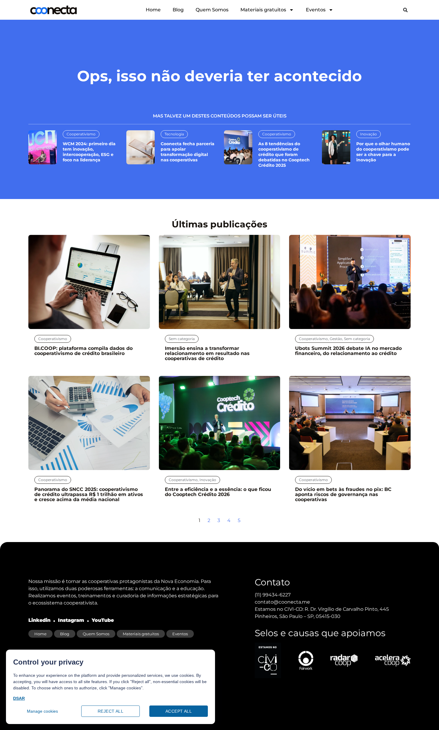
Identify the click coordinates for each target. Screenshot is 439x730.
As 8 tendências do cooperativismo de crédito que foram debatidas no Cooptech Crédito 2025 (284, 154)
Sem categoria (182, 338)
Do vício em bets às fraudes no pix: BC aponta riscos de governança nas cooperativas (343, 494)
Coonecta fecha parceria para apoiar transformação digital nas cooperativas (187, 152)
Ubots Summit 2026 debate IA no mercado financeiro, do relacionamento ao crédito (348, 350)
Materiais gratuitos (263, 10)
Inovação (368, 134)
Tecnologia (174, 134)
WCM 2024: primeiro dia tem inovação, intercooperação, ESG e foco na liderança (89, 152)
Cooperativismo (81, 134)
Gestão (336, 338)
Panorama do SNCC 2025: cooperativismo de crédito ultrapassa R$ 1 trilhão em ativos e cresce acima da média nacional (88, 494)
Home (153, 10)
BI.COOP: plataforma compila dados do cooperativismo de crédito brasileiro (83, 350)
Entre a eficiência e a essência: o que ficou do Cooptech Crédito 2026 (218, 491)
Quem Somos (212, 10)
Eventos (316, 10)
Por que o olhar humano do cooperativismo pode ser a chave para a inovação (383, 152)
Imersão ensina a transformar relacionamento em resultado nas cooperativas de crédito (207, 353)
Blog (178, 10)
